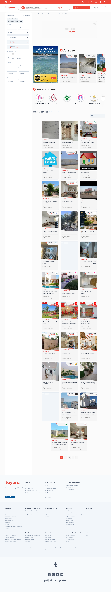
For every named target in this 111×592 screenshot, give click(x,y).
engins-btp (7, 522)
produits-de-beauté (29, 539)
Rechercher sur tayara (51, 492)
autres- (87, 535)
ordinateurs (48, 537)
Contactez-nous (29, 486)
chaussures (27, 545)
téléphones (47, 545)
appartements (69, 518)
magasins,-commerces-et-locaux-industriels (75, 514)
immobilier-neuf (89, 510)
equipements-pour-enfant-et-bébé (32, 535)
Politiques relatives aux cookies (33, 492)
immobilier (69, 508)
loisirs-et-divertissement (73, 533)
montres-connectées (50, 539)
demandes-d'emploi (49, 510)
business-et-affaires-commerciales (13, 539)
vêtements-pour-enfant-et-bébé (32, 547)
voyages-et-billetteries (70, 549)
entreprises (8, 533)
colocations (68, 510)
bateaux (7, 524)
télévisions (47, 543)
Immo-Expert (10, 497)
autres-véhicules (9, 520)
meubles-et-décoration (30, 514)
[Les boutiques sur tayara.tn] (91, 2)
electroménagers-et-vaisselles (32, 512)
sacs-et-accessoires (29, 543)
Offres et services (50, 495)
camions (7, 528)
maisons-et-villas (69, 512)
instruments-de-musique (71, 547)
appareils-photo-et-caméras (51, 541)
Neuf (10, 54)
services (47, 516)
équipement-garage (9, 514)
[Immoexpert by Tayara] (96, 2)
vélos (67, 545)
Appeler (53, 78)
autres (88, 533)
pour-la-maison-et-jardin (32, 508)
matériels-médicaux (9, 537)
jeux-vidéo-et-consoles (50, 549)
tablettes (47, 551)
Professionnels (29, 488)
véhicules (8, 508)
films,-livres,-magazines (71, 543)
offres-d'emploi (48, 514)
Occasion (16, 54)
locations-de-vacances (70, 516)
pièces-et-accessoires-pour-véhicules (13, 526)
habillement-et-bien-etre (32, 533)
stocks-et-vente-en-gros (10, 541)
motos (6, 510)
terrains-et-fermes (70, 524)
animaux (67, 541)
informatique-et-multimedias (54, 533)
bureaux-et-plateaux (70, 520)
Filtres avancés (49, 490)
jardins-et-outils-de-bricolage (31, 510)
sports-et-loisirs (69, 537)
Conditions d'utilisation (31, 490)
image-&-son (48, 535)
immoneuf (89, 508)
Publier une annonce (50, 486)
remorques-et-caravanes (10, 516)
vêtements (27, 541)
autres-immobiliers (70, 522)
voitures (7, 512)
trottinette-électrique (70, 535)
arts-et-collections (70, 539)
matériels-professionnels (10, 535)
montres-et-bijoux (29, 537)
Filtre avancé (63, 7)
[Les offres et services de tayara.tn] (104, 2)
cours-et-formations (49, 512)
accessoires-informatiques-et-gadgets (53, 547)
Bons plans (48, 497)
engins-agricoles (8, 518)
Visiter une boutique (50, 488)
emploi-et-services (51, 508)
